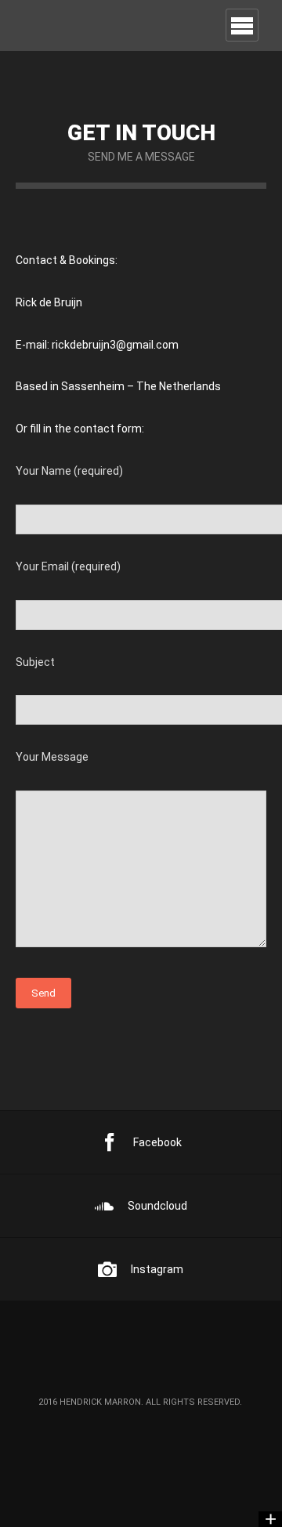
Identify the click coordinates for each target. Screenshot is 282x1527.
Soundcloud (157, 1206)
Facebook (157, 1142)
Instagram (157, 1269)
